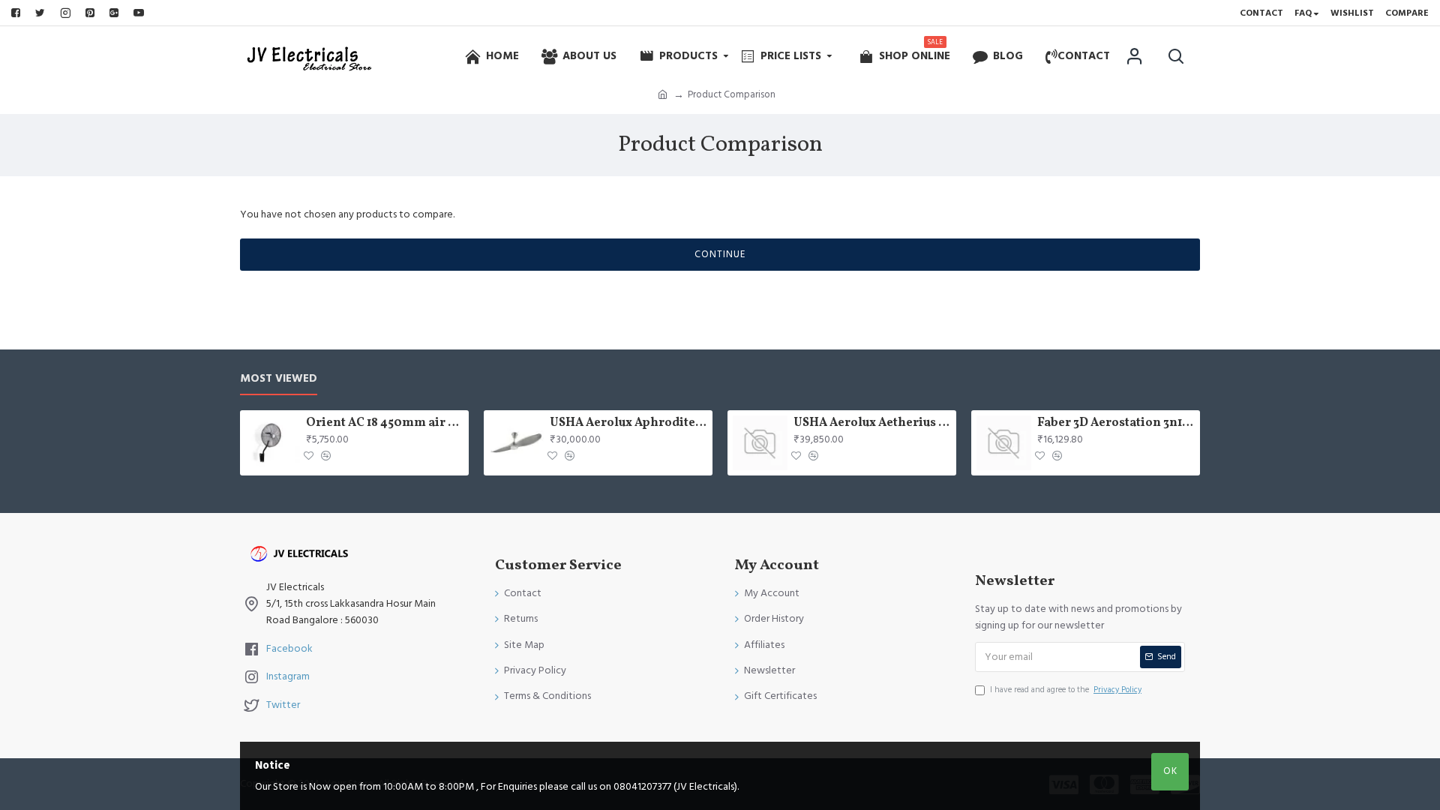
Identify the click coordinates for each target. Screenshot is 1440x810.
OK (1170, 771)
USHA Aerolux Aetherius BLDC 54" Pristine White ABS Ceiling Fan (872, 423)
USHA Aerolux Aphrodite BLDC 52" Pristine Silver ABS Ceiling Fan (628, 423)
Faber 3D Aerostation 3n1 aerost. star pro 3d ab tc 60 (1116, 423)
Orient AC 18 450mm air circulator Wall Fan (385, 423)
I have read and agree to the (1066, 689)
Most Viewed (278, 379)
